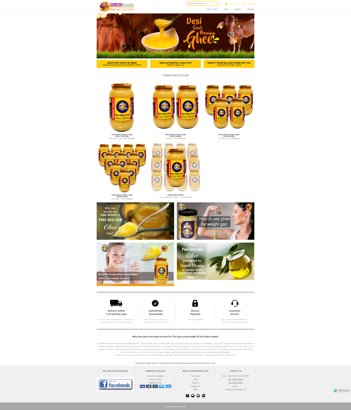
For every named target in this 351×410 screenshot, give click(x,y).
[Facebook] (187, 395)
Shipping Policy (155, 383)
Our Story (195, 376)
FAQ (195, 379)
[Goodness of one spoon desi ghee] (135, 221)
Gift (226, 9)
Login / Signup (247, 3)
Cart (232, 3)
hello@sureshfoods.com (235, 389)
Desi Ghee (212, 9)
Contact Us (195, 386)
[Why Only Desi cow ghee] (215, 261)
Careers (195, 383)
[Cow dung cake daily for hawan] (215, 221)
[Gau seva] (135, 264)
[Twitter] (193, 395)
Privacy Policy (155, 379)
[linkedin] (203, 395)
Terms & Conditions (155, 376)
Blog (237, 9)
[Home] (152, 9)
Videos (250, 9)
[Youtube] (198, 395)
